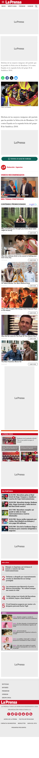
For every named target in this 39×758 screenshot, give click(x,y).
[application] (19, 187)
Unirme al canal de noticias (21, 159)
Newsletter (22, 723)
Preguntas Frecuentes (19, 727)
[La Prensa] (9, 702)
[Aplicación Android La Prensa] (27, 714)
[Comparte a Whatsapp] (2, 78)
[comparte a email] (16, 78)
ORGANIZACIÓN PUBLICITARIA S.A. (19, 709)
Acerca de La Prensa (10, 719)
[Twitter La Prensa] (12, 714)
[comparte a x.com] (11, 78)
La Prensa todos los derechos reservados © (19, 706)
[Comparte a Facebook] (7, 78)
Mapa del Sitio (32, 723)
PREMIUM (5, 691)
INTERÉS (5, 687)
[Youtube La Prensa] (19, 714)
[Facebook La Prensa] (8, 714)
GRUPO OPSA (6, 698)
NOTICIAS (5, 684)
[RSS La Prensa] (30, 714)
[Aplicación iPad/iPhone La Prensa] (23, 714)
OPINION (5, 694)
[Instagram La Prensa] (16, 714)
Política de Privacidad (26, 719)
